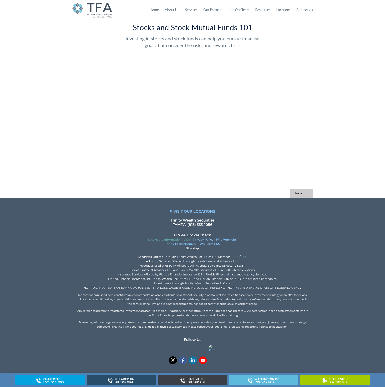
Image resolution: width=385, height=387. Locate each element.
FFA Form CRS (226, 239)
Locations (283, 10)
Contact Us (304, 10)
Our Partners (212, 10)
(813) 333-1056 (199, 224)
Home (154, 10)
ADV (187, 239)
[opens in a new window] (172, 361)
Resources (262, 10)
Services (191, 10)
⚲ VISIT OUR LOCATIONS (192, 211)
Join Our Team (238, 10)
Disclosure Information (165, 239)
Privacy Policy (203, 239)
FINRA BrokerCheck (192, 235)
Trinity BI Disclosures (180, 244)
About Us (172, 10)
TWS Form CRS (209, 244)
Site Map (192, 248)
